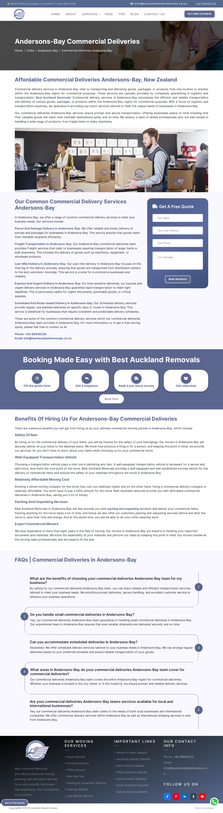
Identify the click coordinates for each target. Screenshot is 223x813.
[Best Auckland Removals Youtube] (202, 796)
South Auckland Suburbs (132, 785)
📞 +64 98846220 (203, 3)
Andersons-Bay (48, 50)
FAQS (109, 14)
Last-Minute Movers (80, 796)
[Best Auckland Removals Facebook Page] (167, 796)
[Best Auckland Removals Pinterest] (175, 796)
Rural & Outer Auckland (131, 792)
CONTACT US (154, 14)
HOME (55, 14)
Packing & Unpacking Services (86, 783)
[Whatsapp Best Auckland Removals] (214, 802)
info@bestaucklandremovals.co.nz (48, 338)
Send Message (177, 279)
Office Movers (76, 770)
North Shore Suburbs (130, 765)
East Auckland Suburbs (131, 778)
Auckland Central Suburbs (133, 759)
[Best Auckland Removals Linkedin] (184, 796)
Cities (30, 50)
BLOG (134, 14)
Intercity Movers (77, 789)
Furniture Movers (78, 763)
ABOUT (71, 14)
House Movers (76, 757)
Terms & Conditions (204, 808)
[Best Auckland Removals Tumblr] (193, 796)
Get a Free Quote (15, 802)
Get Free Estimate (200, 14)
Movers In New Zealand (131, 752)
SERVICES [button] (90, 14)
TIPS (121, 14)
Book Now (111, 399)
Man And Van (75, 776)
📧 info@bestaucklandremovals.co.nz (158, 3)
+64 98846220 (36, 334)
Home (19, 50)
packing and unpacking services (129, 508)
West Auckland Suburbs (131, 772)
